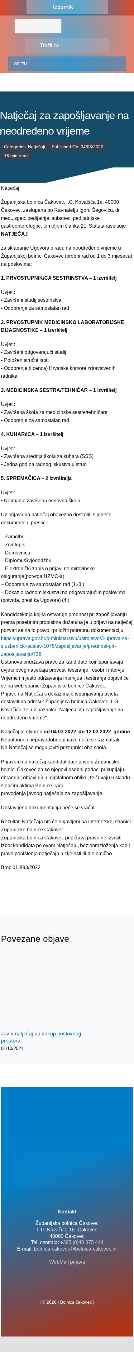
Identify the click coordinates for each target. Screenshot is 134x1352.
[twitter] (67, 1288)
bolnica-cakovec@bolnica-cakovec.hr (75, 1249)
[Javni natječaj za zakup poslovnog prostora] (47, 991)
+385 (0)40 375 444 (81, 1242)
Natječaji (36, 146)
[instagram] (77, 1288)
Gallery (53, 990)
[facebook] (57, 1288)
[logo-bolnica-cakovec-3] (32, 886)
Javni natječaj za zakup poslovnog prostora (42, 990)
